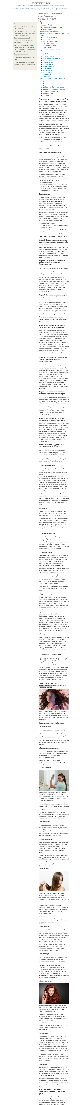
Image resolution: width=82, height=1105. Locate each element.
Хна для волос (47, 95)
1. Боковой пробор (48, 57)
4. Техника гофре (48, 62)
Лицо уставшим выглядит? (22, 38)
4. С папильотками (48, 43)
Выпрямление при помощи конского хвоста (56, 86)
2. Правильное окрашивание (51, 59)
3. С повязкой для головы (50, 41)
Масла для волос (48, 93)
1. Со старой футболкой (50, 37)
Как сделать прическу (28, 8)
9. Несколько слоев (48, 72)
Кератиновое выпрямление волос (53, 28)
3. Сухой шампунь (48, 61)
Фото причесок (61, 8)
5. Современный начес (50, 64)
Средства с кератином (49, 82)
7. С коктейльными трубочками (52, 49)
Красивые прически (41, 3)
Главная (16, 8)
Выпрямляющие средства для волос (54, 90)
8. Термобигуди (47, 70)
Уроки (52, 8)
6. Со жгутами (47, 47)
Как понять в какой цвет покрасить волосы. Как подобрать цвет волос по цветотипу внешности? (24, 33)
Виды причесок (43, 8)
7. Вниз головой (47, 68)
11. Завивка (46, 76)
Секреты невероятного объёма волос (54, 55)
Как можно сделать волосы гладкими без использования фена (53, 79)
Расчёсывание (47, 84)
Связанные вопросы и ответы (50, 31)
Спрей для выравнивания (50, 91)
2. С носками (46, 39)
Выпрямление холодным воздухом (53, 88)
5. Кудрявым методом (49, 45)
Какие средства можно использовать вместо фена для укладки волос (54, 52)
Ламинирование (48, 30)
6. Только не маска (48, 66)
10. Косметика (47, 74)
